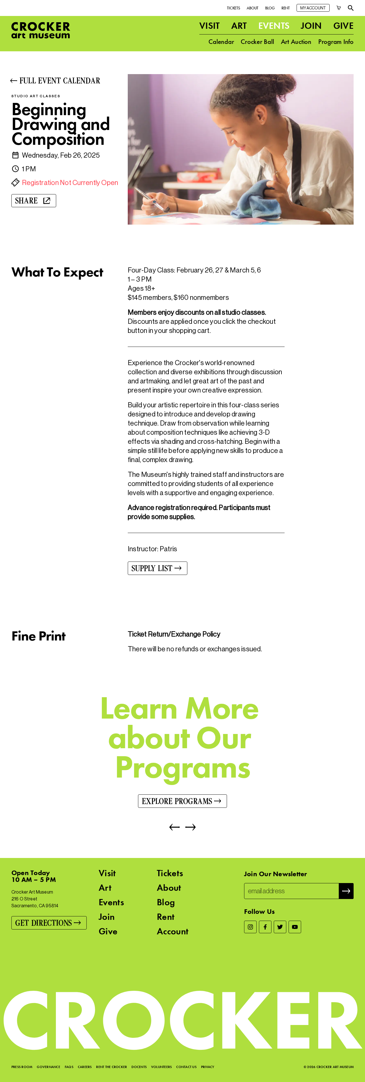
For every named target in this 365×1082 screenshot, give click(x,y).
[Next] (188, 827)
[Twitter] (280, 927)
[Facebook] (265, 927)
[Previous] (174, 827)
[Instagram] (250, 927)
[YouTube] (295, 927)
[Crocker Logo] (40, 30)
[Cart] (338, 8)
